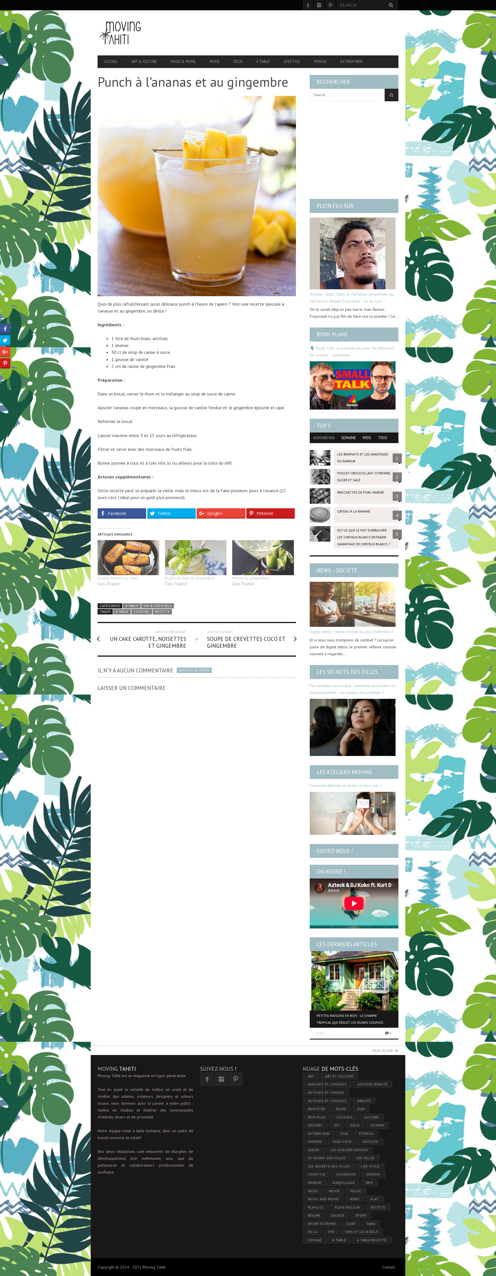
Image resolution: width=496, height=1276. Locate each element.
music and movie (323, 1199)
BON (361, 1109)
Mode (215, 61)
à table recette (371, 1240)
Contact (388, 1267)
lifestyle (317, 1174)
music (355, 1191)
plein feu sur (347, 1207)
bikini (341, 1109)
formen (315, 1141)
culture (371, 1117)
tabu (370, 1223)
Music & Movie (183, 61)
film (344, 1133)
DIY (337, 1125)
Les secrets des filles (347, 671)
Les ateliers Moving (344, 772)
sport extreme (322, 1223)
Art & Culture (144, 61)
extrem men (319, 1133)
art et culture (339, 1076)
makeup (315, 1182)
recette (162, 612)
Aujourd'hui (323, 437)
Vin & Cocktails (158, 606)
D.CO (320, 1033)
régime (314, 1215)
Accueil (111, 61)
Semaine (348, 437)
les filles (365, 1158)
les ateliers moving (349, 1150)
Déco (238, 61)
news (355, 1199)
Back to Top (383, 1050)
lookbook (346, 1174)
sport (361, 1215)
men (369, 1182)
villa (312, 1232)
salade (337, 1215)
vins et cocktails (361, 1232)
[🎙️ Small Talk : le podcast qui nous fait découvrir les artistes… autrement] (353, 385)
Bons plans (332, 334)
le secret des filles (327, 1158)
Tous (382, 437)
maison (373, 1174)
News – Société (337, 570)
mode (313, 1191)
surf (350, 1223)
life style (370, 1166)
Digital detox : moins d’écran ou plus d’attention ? (352, 631)
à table (122, 612)
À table (263, 61)
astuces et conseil (326, 1092)
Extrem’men (351, 61)
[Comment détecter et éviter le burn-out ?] (353, 813)
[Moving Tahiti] (143, 32)
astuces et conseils (327, 1101)
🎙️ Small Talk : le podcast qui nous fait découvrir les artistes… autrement (352, 352)
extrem (377, 1125)
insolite (370, 1141)
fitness (366, 1133)
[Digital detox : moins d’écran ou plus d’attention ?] (353, 604)
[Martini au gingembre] (263, 557)
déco (355, 1125)
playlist (316, 1207)
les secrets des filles (329, 1166)
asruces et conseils (327, 1084)
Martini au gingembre (250, 578)
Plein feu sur (335, 205)
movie (334, 1191)
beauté (364, 1101)
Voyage (320, 61)
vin (331, 1232)
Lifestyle (292, 61)
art (311, 1076)
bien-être (317, 1109)
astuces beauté (373, 1084)
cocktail (142, 612)
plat (375, 1199)
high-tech (342, 1141)
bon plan (317, 1117)
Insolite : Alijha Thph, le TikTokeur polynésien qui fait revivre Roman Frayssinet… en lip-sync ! (352, 298)
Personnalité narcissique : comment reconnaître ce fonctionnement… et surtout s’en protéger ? (353, 689)
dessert (315, 1125)
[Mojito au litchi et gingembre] (196, 557)
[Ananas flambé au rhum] (128, 557)
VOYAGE (315, 1240)
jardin (314, 1150)
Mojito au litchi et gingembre (189, 578)
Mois (367, 437)
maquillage (344, 1182)
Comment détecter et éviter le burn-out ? (345, 785)
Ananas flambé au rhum (118, 578)
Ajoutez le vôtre (194, 670)
